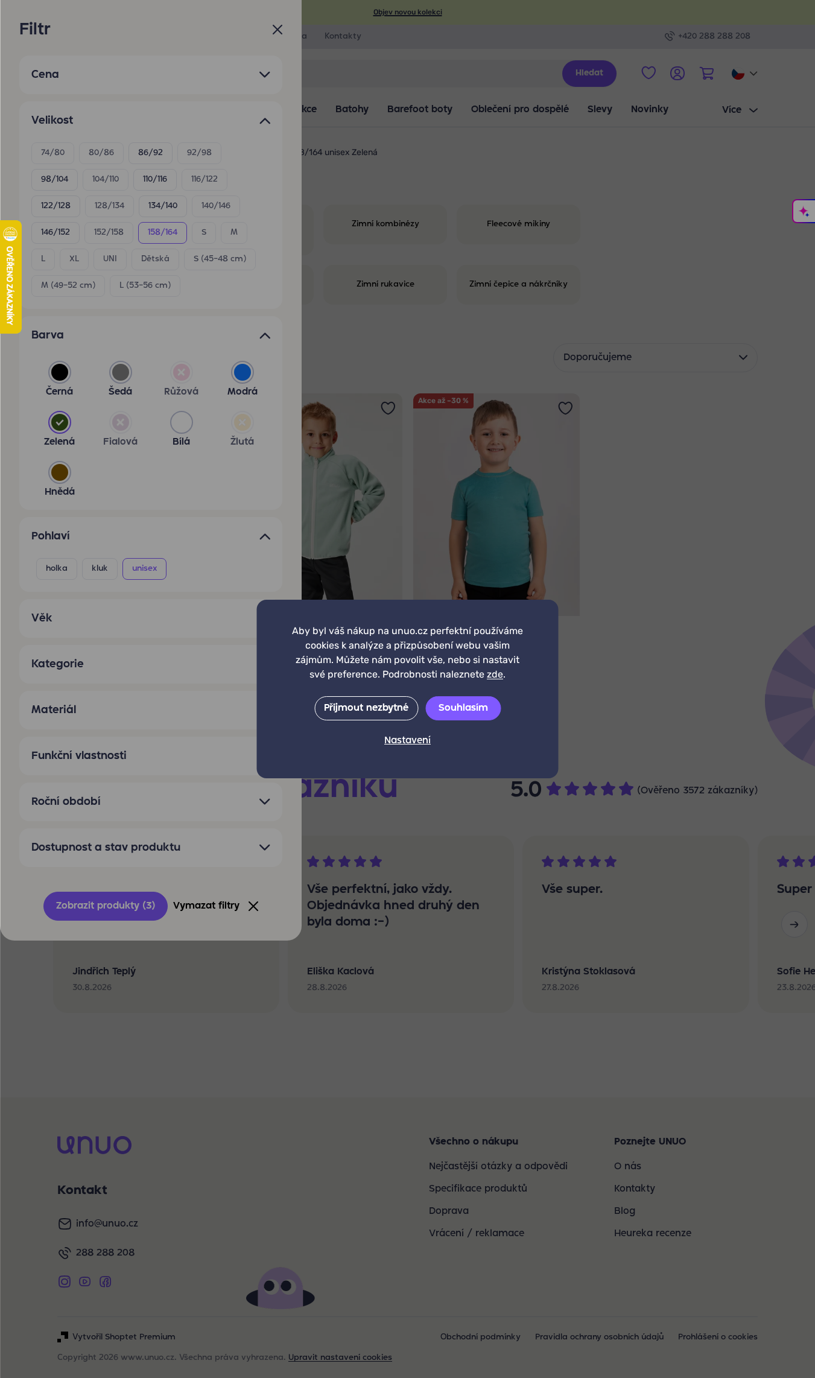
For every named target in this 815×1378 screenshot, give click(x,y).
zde (495, 674)
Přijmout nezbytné (366, 708)
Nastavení (407, 741)
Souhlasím (463, 708)
